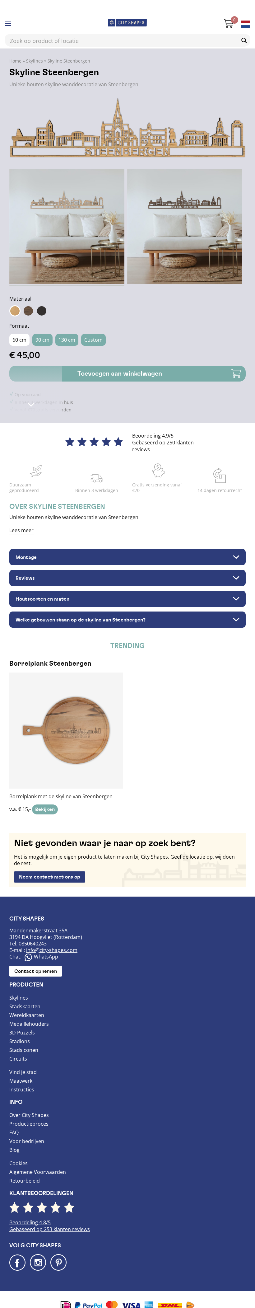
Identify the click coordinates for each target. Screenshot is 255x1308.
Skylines (34, 61)
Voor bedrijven (26, 1141)
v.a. (61, 736)
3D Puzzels (22, 1032)
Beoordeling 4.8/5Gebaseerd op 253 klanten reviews (49, 1226)
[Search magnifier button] (244, 40)
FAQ (14, 1132)
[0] (226, 25)
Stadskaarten (24, 1006)
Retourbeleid (24, 1180)
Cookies (18, 1163)
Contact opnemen (35, 971)
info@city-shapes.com (51, 950)
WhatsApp (46, 956)
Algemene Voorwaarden (37, 1172)
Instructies (21, 1089)
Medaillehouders (29, 1023)
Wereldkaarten (26, 1015)
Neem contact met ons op (49, 876)
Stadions (19, 1041)
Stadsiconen (23, 1050)
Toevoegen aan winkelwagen (119, 373)
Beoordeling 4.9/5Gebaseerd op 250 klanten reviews (163, 442)
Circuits (18, 1058)
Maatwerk (20, 1080)
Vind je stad (23, 1072)
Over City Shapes (29, 1115)
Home (15, 61)
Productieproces (29, 1123)
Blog (14, 1149)
